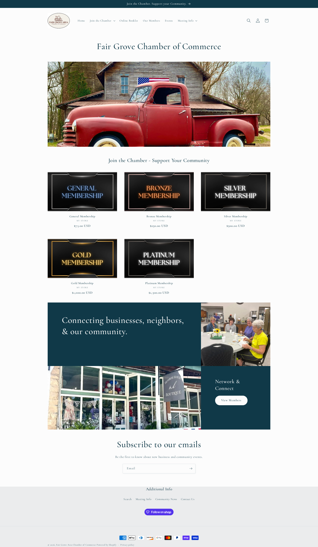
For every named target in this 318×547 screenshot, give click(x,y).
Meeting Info (143, 499)
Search (127, 499)
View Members (231, 400)
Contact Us (188, 499)
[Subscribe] (190, 468)
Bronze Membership (158, 216)
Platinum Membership (159, 283)
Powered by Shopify (106, 545)
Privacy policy (127, 545)
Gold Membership (82, 283)
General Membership (82, 216)
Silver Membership (235, 216)
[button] (102, 20)
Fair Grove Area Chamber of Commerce (76, 545)
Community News (166, 499)
